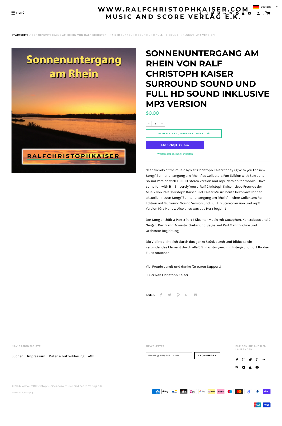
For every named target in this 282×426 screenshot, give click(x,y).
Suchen (17, 356)
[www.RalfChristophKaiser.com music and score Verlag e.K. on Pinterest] (218, 13)
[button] (265, 7)
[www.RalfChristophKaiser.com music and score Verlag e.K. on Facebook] (200, 13)
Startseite (20, 35)
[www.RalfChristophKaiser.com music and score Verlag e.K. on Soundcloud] (224, 13)
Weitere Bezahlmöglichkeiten (175, 153)
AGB (91, 356)
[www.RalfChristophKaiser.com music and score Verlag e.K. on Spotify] (231, 13)
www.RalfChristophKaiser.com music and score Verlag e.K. (173, 13)
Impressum (36, 356)
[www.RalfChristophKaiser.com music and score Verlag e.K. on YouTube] (249, 13)
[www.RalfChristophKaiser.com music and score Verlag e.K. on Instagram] (206, 13)
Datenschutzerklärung (66, 356)
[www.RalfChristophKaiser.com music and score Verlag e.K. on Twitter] (212, 13)
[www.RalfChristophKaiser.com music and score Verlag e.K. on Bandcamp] (237, 13)
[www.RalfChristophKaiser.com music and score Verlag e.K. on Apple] (243, 13)
